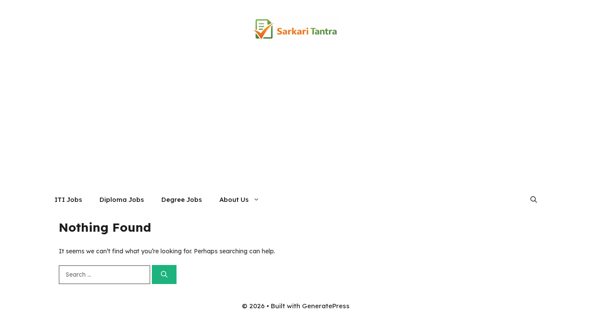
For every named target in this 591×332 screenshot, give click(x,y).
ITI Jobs (68, 199)
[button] (534, 199)
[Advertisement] (295, 123)
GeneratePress (326, 306)
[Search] (164, 274)
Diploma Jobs (122, 199)
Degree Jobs (181, 199)
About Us (234, 199)
